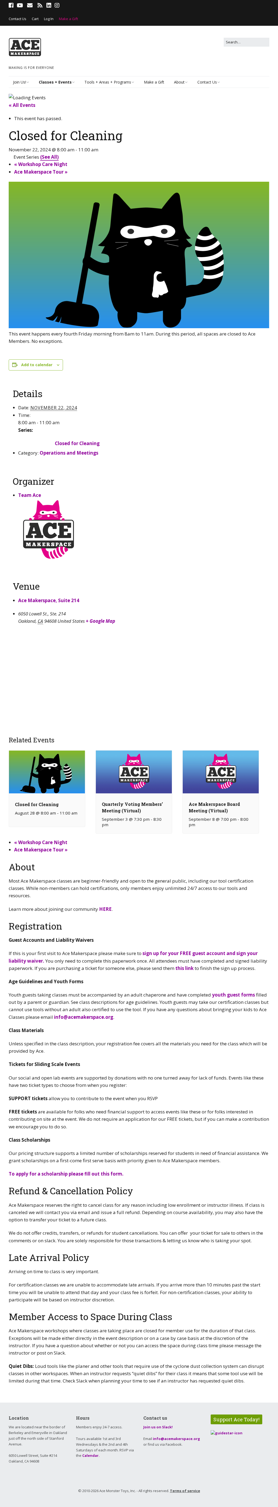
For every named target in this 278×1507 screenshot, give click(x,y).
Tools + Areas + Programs (107, 82)
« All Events (22, 105)
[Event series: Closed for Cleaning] (17, 818)
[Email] (29, 5)
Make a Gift (68, 18)
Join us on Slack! (158, 1427)
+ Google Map (100, 621)
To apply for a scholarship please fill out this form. (67, 1174)
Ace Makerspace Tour (41, 172)
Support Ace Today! (236, 1419)
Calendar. (91, 1455)
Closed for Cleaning (77, 443)
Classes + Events (55, 82)
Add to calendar (36, 364)
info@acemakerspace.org (83, 1017)
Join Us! (19, 82)
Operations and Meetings (69, 453)
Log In (48, 18)
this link (184, 968)
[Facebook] (12, 5)
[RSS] (39, 5)
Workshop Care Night (40, 164)
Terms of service (185, 1490)
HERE (105, 909)
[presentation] (47, 791)
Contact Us (17, 18)
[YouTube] (20, 5)
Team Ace (29, 495)
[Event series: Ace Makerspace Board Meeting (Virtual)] (198, 824)
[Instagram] (57, 5)
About (179, 82)
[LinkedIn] (48, 5)
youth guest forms (233, 995)
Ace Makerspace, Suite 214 (48, 600)
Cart (35, 18)
